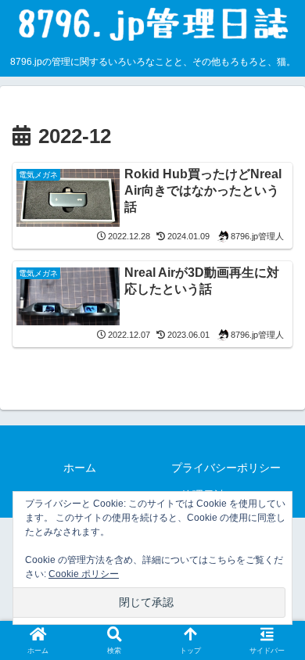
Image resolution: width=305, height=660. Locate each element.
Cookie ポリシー (83, 574)
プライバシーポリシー (226, 467)
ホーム (79, 467)
